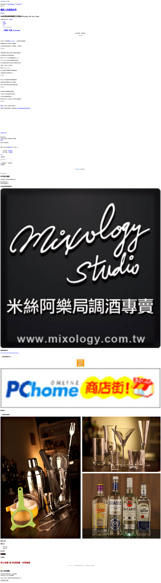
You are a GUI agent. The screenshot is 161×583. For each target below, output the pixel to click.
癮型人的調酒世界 (9, 10)
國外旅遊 (10, 150)
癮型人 (2, 140)
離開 (7, 580)
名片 (4, 24)
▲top (2, 154)
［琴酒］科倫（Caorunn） (12, 30)
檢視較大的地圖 (3, 132)
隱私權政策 (88, 565)
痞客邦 (8, 147)
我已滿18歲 (3, 580)
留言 (11, 147)
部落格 (4, 23)
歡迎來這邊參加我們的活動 (24, 108)
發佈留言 (2, 164)
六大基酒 (10, 152)
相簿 (4, 21)
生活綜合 (11, 19)
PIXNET (71, 565)
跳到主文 (3, 13)
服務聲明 (92, 565)
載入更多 (2, 156)
